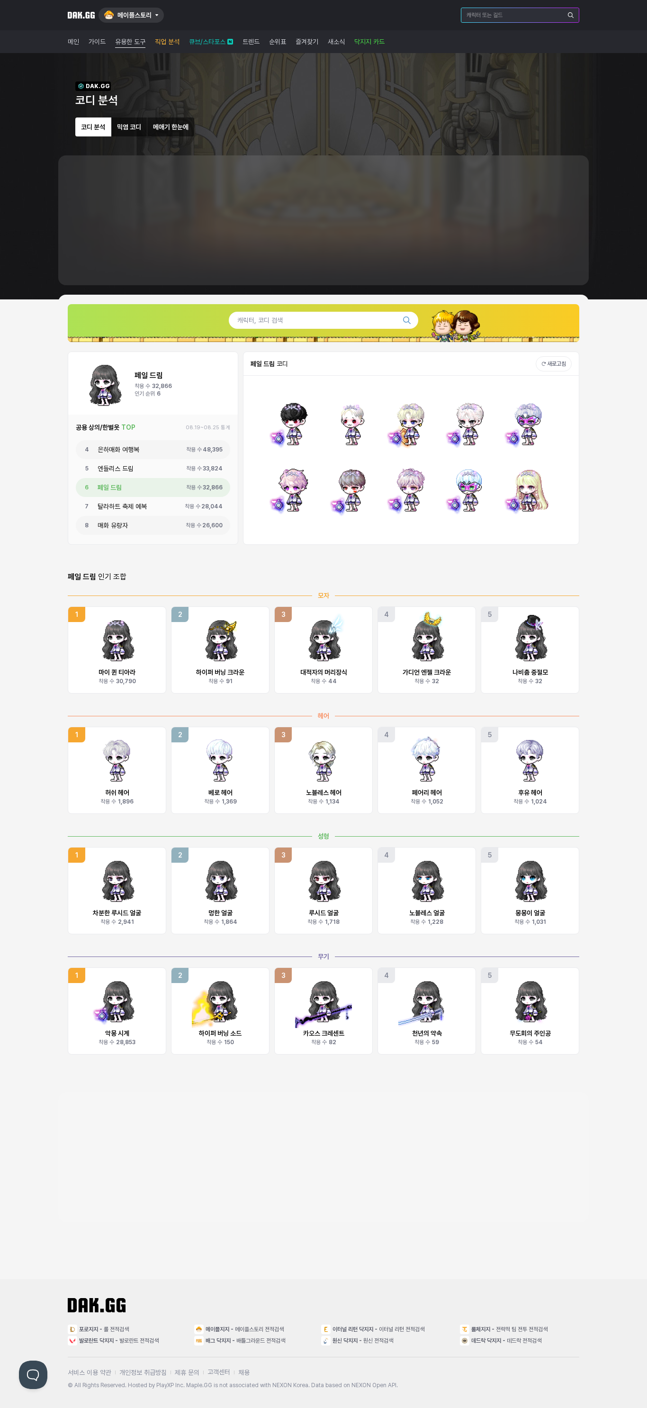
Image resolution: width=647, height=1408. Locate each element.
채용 (244, 1372)
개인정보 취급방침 (143, 1372)
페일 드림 (110, 487)
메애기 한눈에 (171, 127)
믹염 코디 (129, 127)
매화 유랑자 (113, 525)
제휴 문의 (187, 1372)
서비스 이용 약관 (89, 1372)
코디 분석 (93, 127)
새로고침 (556, 364)
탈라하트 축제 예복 (122, 506)
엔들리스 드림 (116, 468)
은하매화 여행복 (118, 449)
